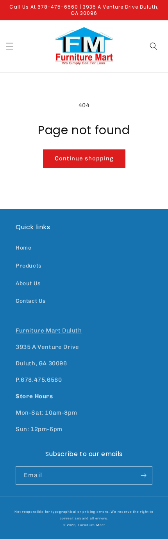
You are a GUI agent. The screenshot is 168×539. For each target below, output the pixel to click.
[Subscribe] (143, 475)
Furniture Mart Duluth (49, 330)
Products (29, 265)
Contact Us (31, 301)
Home (23, 247)
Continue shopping (84, 158)
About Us (28, 283)
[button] (9, 46)
